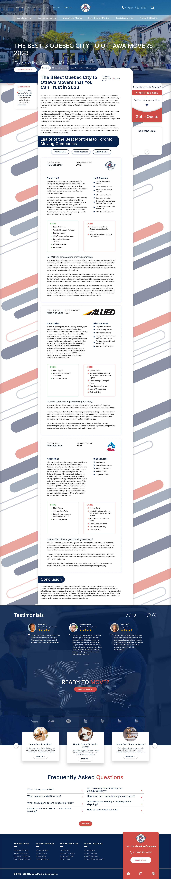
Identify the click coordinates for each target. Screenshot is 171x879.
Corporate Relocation (22, 856)
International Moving (72, 18)
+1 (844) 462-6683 (136, 7)
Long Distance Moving (22, 859)
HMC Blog (68, 8)
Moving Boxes (41, 853)
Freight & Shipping (148, 18)
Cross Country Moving (98, 18)
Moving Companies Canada (94, 859)
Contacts (56, 8)
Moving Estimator (90, 853)
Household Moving (22, 18)
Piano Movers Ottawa (86, 627)
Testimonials (33, 8)
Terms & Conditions (91, 856)
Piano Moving (65, 850)
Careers (45, 8)
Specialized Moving (124, 18)
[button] (25, 69)
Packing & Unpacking (67, 853)
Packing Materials (42, 859)
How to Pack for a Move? (40, 744)
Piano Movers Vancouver (129, 627)
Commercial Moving (47, 18)
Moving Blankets (42, 850)
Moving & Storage (66, 856)
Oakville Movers (44, 627)
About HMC (19, 8)
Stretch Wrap (41, 856)
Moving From (65, 859)
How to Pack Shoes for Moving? (130, 744)
